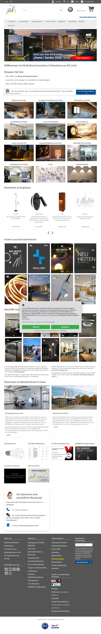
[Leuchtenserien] (50, 131)
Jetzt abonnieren (82, 562)
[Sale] (50, 174)
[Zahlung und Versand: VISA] (53, 580)
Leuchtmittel (24, 21)
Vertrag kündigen (57, 559)
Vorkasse (54, 589)
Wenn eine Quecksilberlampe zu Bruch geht (35, 552)
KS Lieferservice (33, 584)
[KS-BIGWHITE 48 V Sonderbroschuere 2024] (87, 350)
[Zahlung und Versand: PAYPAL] (56, 584)
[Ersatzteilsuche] (15, 453)
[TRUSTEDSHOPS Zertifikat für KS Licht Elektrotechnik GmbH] (70, 9)
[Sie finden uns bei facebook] (5, 569)
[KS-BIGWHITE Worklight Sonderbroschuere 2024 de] (13, 350)
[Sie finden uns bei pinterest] (13, 569)
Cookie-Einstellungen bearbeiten (59, 567)
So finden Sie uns (10, 549)
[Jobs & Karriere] (39, 475)
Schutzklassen (33, 580)
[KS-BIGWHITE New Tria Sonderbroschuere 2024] (69, 350)
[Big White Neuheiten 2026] (85, 258)
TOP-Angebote (19, 372)
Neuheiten (72, 21)
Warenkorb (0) (81, 11)
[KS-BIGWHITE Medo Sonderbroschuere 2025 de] (87, 325)
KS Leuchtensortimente (36, 564)
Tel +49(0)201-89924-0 (20, 510)
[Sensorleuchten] (82, 110)
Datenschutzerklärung (59, 546)
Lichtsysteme (37, 21)
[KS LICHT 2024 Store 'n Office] (85, 289)
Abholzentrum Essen (11, 542)
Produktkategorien (86, 551)
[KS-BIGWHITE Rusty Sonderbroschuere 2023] (32, 350)
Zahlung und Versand (59, 542)
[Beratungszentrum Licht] (26, 397)
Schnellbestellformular (87, 17)
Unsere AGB (55, 549)
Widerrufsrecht (56, 555)
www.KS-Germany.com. (59, 370)
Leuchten (12, 21)
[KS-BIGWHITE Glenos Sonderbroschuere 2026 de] (13, 325)
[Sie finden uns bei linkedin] (5, 572)
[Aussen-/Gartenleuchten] (50, 110)
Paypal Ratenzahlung (60, 605)
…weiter (8, 435)
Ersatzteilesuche (33, 558)
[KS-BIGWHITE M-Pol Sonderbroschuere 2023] (50, 350)
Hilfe (68, 1)
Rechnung (59, 593)
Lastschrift (55, 598)
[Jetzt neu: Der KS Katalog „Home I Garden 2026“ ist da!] (50, 45)
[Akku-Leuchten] (19, 153)
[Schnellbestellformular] (39, 453)
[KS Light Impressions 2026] (16, 289)
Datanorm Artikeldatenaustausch (35, 575)
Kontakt (77, 1)
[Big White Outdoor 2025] (62, 258)
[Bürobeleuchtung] (82, 153)
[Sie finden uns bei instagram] (9, 572)
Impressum (55, 552)
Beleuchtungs (28, 76)
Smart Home (50, 21)
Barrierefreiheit (56, 562)
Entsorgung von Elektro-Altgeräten (36, 544)
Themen (11, 26)
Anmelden (58, 1)
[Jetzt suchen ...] (60, 10)
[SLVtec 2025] (39, 258)
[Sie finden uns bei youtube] (9, 569)
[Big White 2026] (16, 258)
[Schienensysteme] (19, 131)
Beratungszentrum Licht (29, 525)
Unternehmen (9, 546)
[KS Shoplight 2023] (62, 289)
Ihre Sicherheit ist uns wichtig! (11, 557)
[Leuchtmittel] (82, 131)
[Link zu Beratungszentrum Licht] (9, 525)
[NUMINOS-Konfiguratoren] (86, 453)
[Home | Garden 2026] (39, 289)
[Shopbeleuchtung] (19, 174)
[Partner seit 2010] (45, 626)
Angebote (61, 21)
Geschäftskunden (89, 1)
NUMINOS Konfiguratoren (37, 587)
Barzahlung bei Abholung (60, 611)
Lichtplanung (32, 571)
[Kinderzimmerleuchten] (50, 153)
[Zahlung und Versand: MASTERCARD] (59, 580)
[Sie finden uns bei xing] (17, 569)
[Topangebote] (82, 174)
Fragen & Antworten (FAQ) (37, 568)
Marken (81, 21)
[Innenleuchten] (19, 110)
